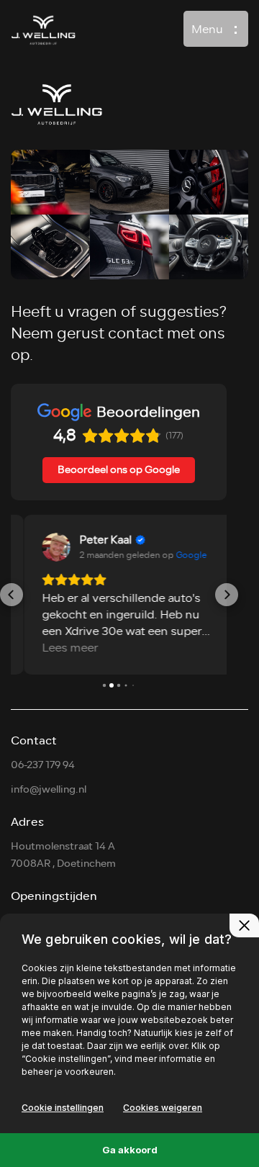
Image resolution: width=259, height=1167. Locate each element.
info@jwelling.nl (48, 789)
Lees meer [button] (57, 648)
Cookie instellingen (63, 1107)
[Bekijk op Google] (43, 547)
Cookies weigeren (162, 1107)
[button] (11, 594)
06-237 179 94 (43, 764)
